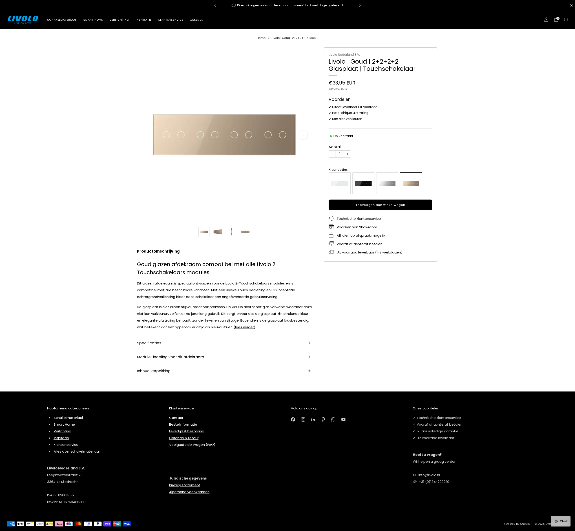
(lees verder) (244, 327)
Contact (176, 417)
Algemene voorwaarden (189, 491)
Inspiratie (61, 437)
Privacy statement (184, 485)
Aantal (335, 146)
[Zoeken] (566, 19)
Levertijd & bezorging (186, 431)
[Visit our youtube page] (343, 419)
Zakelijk (196, 20)
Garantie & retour (184, 437)
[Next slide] (303, 135)
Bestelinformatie (183, 424)
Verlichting (62, 431)
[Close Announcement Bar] (571, 5)
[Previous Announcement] (215, 5)
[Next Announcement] (360, 5)
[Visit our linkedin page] (313, 419)
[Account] (546, 19)
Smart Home (93, 20)
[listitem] (287, 5)
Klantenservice (66, 444)
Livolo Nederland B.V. (344, 55)
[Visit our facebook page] (293, 419)
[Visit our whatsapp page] (333, 419)
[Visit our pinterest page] (323, 419)
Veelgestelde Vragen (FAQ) (192, 444)
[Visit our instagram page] (303, 419)
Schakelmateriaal (62, 20)
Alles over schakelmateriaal (77, 451)
